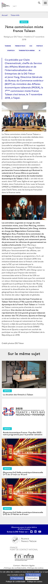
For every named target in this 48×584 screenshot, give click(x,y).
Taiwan (8, 46)
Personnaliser (32, 578)
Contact (16, 565)
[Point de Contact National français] (24, 548)
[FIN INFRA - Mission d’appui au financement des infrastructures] (24, 557)
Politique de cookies (35, 568)
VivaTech (11, 50)
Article (24, 22)
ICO (30, 46)
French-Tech (20, 46)
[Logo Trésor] (21, 6)
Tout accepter (34, 575)
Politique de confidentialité (15, 568)
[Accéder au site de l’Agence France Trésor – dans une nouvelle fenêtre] (24, 539)
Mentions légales (28, 565)
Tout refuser (18, 578)
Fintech (39, 46)
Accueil (5, 15)
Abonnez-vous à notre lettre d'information (24, 528)
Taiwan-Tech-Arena (27, 50)
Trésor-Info (15, 15)
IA (39, 50)
